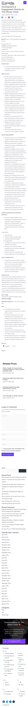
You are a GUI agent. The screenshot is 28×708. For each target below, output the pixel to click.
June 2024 (4, 560)
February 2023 (6, 601)
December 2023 (6, 575)
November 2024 (6, 547)
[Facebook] (2, 17)
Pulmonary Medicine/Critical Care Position (13, 378)
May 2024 (4, 563)
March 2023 (5, 598)
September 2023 (6, 583)
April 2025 (4, 534)
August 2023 (5, 586)
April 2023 (4, 596)
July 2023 (4, 588)
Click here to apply (6, 298)
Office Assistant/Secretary (19, 529)
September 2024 (6, 552)
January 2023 (5, 604)
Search (3, 468)
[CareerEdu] (8, 2)
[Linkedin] (12, 17)
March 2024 (5, 568)
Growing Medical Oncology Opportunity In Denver (11, 387)
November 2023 (6, 578)
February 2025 (6, 539)
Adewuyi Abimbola (7, 509)
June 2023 (4, 591)
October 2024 (5, 550)
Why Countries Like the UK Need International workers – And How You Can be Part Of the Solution (14, 479)
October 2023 (5, 580)
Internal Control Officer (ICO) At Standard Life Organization (13, 516)
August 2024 (5, 555)
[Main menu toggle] (25, 2)
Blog (3, 610)
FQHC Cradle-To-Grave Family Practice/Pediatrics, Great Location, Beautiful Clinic (14, 369)
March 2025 (5, 537)
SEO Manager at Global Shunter (13, 396)
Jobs (12, 14)
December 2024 (6, 545)
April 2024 (4, 565)
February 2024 (6, 570)
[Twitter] (5, 17)
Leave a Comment (6, 14)
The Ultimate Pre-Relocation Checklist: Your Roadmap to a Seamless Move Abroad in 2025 (13, 487)
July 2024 (4, 557)
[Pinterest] (9, 17)
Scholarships (5, 615)
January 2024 (5, 573)
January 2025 (5, 542)
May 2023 (4, 593)
